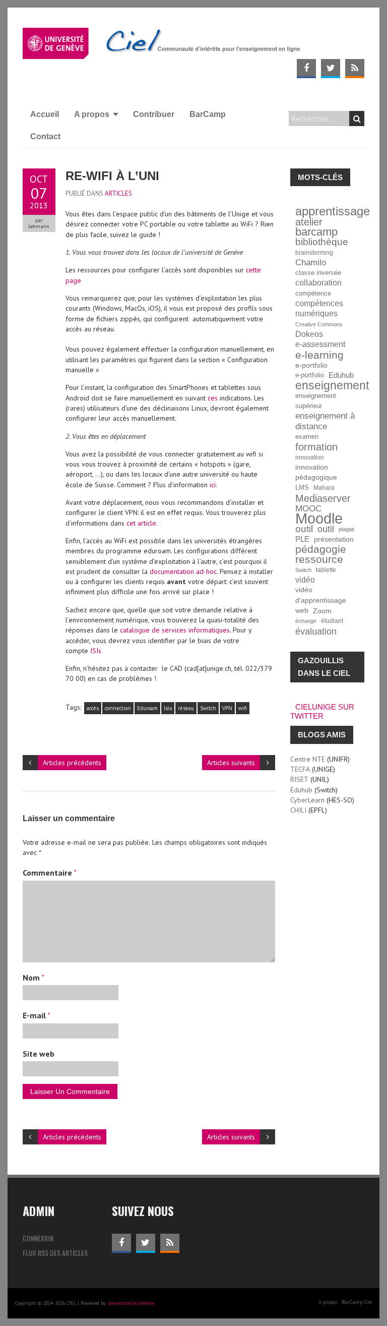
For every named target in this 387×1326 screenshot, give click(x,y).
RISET (299, 779)
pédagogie (320, 549)
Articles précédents (72, 762)
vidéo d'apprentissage (320, 595)
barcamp (316, 232)
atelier (308, 222)
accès (93, 708)
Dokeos (309, 334)
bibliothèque (321, 242)
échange (305, 621)
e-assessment (320, 344)
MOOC (308, 508)
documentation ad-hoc (183, 571)
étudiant (332, 620)
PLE (302, 539)
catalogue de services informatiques (175, 630)
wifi (242, 708)
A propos (91, 114)
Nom (33, 977)
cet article (141, 523)
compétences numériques (319, 308)
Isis (168, 708)
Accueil (44, 114)
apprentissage (332, 211)
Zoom (322, 611)
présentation (334, 539)
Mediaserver (323, 498)
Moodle (319, 518)
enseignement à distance (325, 421)
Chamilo (310, 262)
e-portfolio (311, 365)
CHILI (298, 810)
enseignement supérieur (315, 401)
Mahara (324, 487)
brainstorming (314, 252)
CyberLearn (307, 799)
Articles (118, 193)
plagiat (346, 529)
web (301, 610)
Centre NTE (307, 759)
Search (356, 118)
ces (213, 397)
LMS (302, 487)
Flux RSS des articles (55, 1252)
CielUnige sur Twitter (322, 711)
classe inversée (318, 272)
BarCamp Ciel (357, 1302)
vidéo (305, 579)
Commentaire (50, 873)
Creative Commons (319, 324)
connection (118, 708)
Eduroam (147, 708)
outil (304, 529)
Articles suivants (231, 762)
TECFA (300, 769)
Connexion (38, 1238)
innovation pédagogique (316, 472)
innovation (309, 457)
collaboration (318, 282)
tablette (326, 569)
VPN (227, 708)
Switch (208, 708)
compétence (313, 293)
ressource (319, 559)
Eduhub (341, 375)
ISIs (95, 650)
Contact (45, 136)
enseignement (332, 385)
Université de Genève (130, 1303)
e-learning (319, 355)
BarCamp (207, 114)
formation (316, 447)
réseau (186, 708)
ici (213, 484)
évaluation (316, 631)
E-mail (36, 1015)
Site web (38, 1054)
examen (306, 436)
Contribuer (153, 114)
